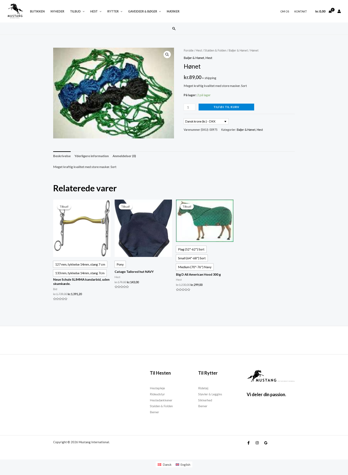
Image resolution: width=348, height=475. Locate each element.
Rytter (113, 11)
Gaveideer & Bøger (142, 11)
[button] (174, 28)
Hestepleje (157, 388)
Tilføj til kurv (226, 107)
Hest (94, 11)
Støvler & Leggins (210, 394)
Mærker (173, 11)
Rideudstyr (157, 394)
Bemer (154, 412)
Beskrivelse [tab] (62, 156)
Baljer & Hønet (238, 50)
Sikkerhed (205, 400)
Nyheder (57, 11)
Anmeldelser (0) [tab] (124, 156)
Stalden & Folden (215, 50)
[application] (83, 11)
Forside (189, 50)
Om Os (284, 11)
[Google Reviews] (266, 443)
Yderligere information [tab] (92, 156)
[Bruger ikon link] (339, 11)
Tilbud (75, 11)
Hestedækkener (161, 400)
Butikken (37, 11)
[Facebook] (248, 443)
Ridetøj (203, 388)
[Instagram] (257, 443)
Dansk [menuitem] (167, 464)
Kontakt (300, 11)
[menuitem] (164, 464)
